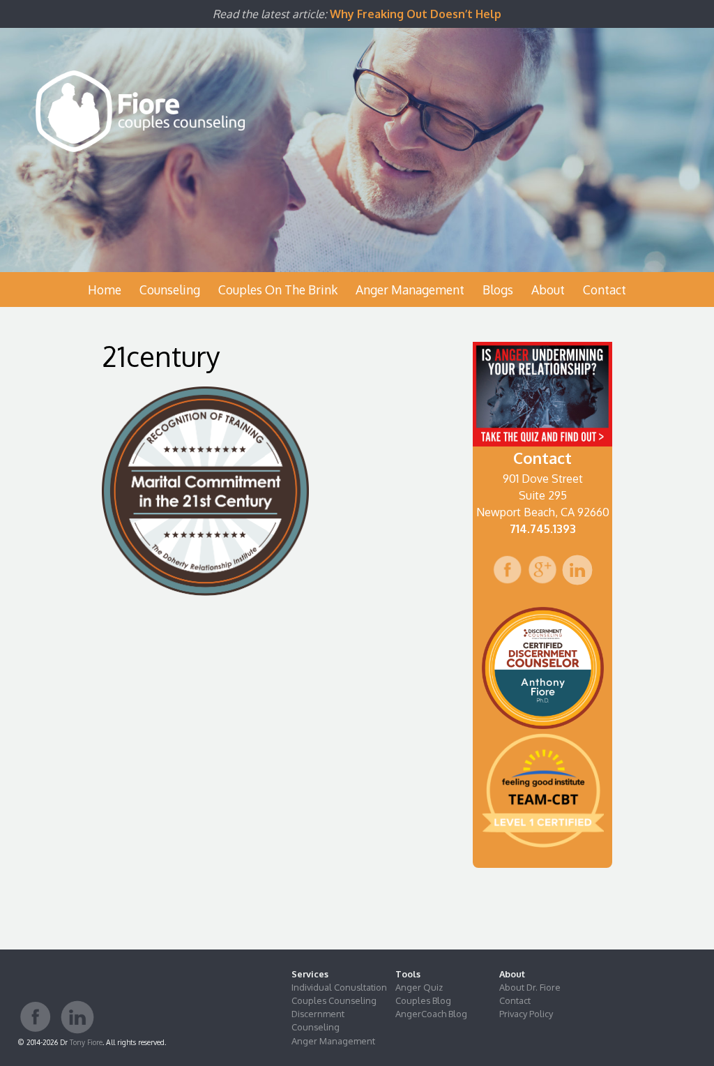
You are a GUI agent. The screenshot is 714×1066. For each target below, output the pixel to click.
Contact (604, 289)
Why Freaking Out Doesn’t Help (415, 14)
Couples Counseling (334, 1000)
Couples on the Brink (277, 289)
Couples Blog (423, 1000)
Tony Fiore (86, 1041)
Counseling (169, 289)
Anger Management (410, 289)
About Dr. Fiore (530, 987)
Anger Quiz (419, 987)
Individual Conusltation (339, 987)
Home (104, 289)
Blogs (498, 289)
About (548, 289)
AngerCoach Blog (431, 1013)
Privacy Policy (526, 1013)
